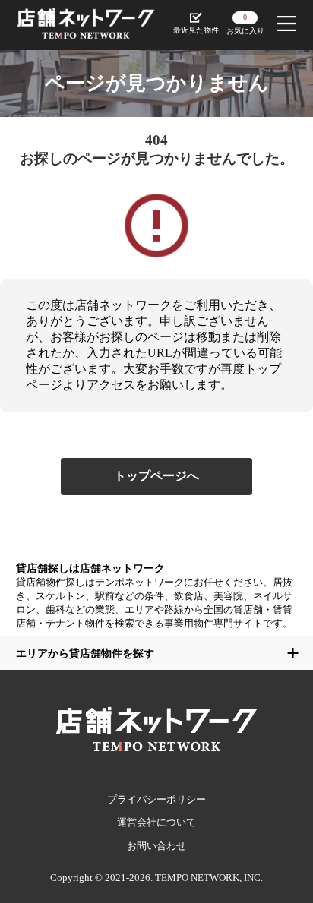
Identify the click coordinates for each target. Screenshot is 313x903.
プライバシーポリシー (156, 799)
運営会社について (156, 822)
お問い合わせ (156, 845)
